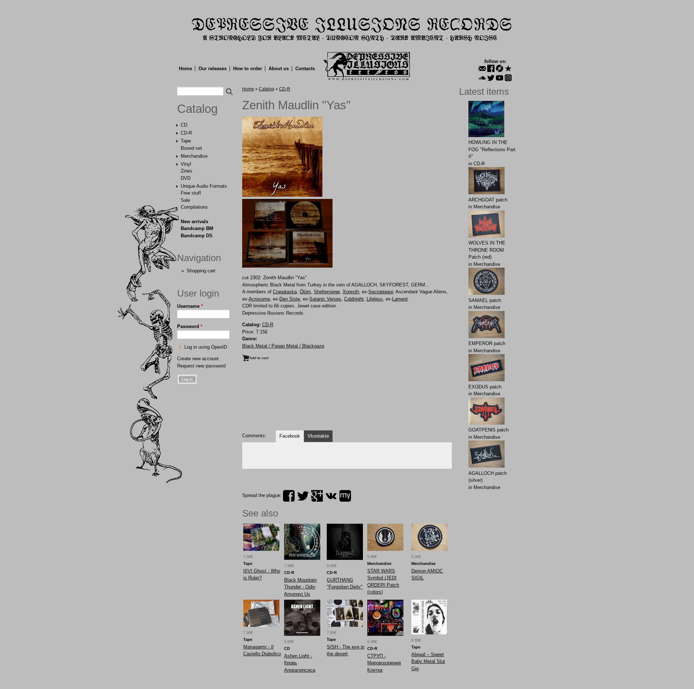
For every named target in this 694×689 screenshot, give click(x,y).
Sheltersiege (327, 291)
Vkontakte (318, 436)
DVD (185, 178)
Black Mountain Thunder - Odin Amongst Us (300, 587)
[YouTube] (499, 77)
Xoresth (351, 291)
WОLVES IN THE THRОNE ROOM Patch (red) (486, 250)
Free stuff (191, 193)
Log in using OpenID (205, 347)
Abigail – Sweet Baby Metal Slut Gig (428, 661)
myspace (345, 496)
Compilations (194, 207)
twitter (303, 496)
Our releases (212, 68)
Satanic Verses (325, 299)
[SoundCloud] (482, 77)
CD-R (186, 133)
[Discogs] (499, 68)
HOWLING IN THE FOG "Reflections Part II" (491, 149)
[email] (482, 68)
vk (331, 496)
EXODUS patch (484, 387)
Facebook (289, 436)
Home (185, 68)
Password (189, 326)
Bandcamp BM (197, 228)
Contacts (305, 68)
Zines (186, 171)
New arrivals (194, 221)
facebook (289, 496)
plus (317, 496)
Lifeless (375, 299)
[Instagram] (508, 77)
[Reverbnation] (508, 68)
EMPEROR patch (486, 343)
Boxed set (191, 148)
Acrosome (259, 299)
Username (190, 306)
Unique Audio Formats (204, 186)
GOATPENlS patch (488, 430)
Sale (185, 200)
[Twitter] (490, 77)
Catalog (197, 108)
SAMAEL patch (484, 300)
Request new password (201, 366)
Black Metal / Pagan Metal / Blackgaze (283, 346)
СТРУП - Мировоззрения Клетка (384, 663)
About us (279, 68)
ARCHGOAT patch (487, 200)
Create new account (198, 358)
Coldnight (354, 299)
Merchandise (194, 156)
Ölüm (305, 291)
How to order (247, 68)
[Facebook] (490, 68)
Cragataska (285, 291)
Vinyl (186, 164)
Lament (400, 299)
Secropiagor (380, 291)
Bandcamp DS (197, 235)
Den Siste (289, 299)
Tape (186, 141)
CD (184, 125)
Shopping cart (201, 270)
